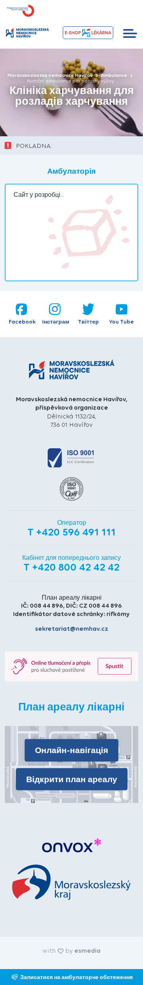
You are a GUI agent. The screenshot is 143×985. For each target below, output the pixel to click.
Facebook (22, 321)
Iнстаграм (55, 321)
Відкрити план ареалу (71, 779)
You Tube (121, 321)
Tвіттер (88, 321)
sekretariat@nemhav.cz (71, 628)
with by (71, 950)
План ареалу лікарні (72, 597)
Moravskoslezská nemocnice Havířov (51, 75)
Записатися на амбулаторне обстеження (76, 977)
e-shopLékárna (88, 32)
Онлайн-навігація (71, 750)
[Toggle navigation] (130, 33)
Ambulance (114, 75)
